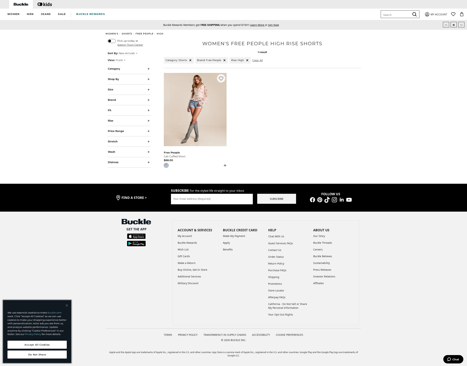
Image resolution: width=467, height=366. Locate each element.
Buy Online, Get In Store (192, 269)
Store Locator (276, 290)
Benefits (228, 249)
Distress (113, 162)
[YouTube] (349, 199)
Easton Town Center (130, 44)
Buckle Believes (322, 256)
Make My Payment (234, 236)
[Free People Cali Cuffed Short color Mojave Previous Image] (168, 109)
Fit (109, 110)
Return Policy (276, 263)
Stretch (113, 141)
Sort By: (113, 53)
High (160, 33)
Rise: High (237, 60)
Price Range (116, 131)
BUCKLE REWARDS (90, 14)
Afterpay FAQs (276, 297)
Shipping (273, 277)
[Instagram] (334, 199)
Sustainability (321, 263)
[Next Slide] (461, 24)
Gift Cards (184, 256)
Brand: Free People (209, 60)
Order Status (276, 256)
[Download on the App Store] (136, 236)
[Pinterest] (319, 199)
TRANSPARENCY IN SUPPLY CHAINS (224, 334)
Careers (318, 249)
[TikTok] (327, 199)
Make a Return (187, 263)
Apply (226, 242)
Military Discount (188, 283)
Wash (111, 151)
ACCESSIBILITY (261, 334)
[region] (37, 331)
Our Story (319, 236)
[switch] (112, 41)
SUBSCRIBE (276, 198)
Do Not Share (37, 354)
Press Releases (322, 269)
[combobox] (396, 14)
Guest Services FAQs (280, 243)
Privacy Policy (33, 334)
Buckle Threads (322, 242)
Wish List (183, 249)
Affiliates (318, 283)
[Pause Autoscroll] (454, 24)
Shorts (127, 33)
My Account (185, 236)
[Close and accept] (67, 305)
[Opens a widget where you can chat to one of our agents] (453, 359)
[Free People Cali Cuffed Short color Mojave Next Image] (222, 109)
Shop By (113, 79)
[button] (13, 14)
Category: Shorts (176, 60)
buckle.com (55, 312)
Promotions (275, 283)
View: (111, 60)
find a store (134, 197)
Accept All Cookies (37, 344)
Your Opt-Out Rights (280, 314)
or (259, 25)
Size (110, 89)
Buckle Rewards (187, 242)
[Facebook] (312, 199)
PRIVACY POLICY (188, 334)
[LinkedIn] (341, 199)
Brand (112, 100)
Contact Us (274, 250)
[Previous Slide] (446, 24)
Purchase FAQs (277, 270)
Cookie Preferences (289, 334)
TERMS (168, 334)
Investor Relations (324, 276)
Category (114, 68)
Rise (110, 120)
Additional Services (189, 276)
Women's (111, 33)
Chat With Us (276, 236)
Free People (144, 33)
